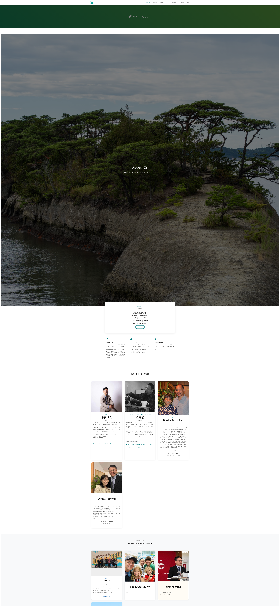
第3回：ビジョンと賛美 (134, 447)
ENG (188, 2)
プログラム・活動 (163, 2)
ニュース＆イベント (173, 2)
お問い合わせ (182, 2)
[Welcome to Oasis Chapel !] (92, 2)
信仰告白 (139, 326)
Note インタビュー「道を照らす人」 (103, 443)
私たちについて (147, 2)
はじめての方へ (155, 2)
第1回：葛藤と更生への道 (134, 444)
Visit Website (106, 596)
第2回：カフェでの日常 (148, 444)
